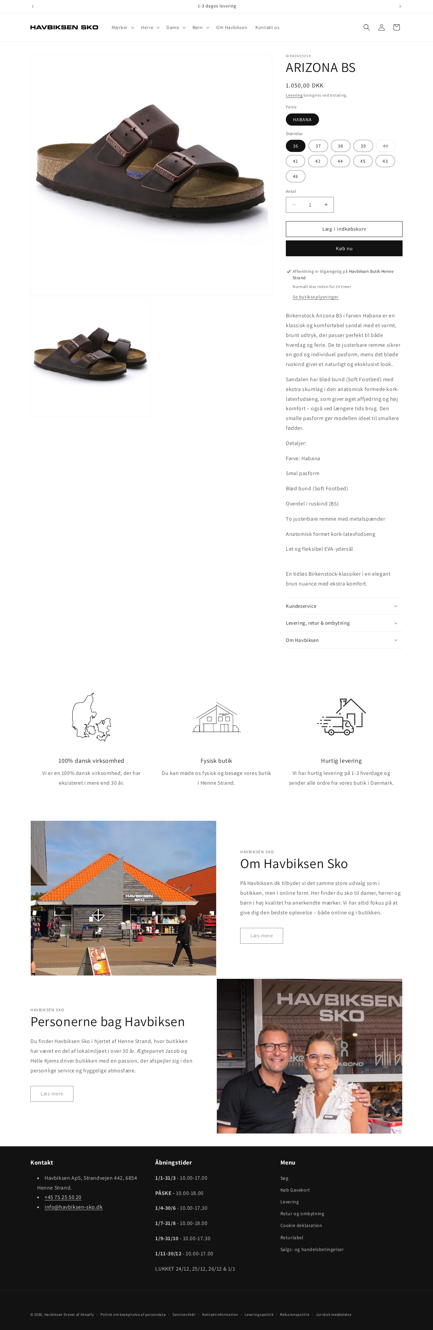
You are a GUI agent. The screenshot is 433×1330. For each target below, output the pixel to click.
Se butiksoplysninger (316, 297)
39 (363, 146)
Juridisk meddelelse (333, 1314)
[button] (122, 27)
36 (295, 146)
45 (363, 161)
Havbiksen (53, 1314)
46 (295, 176)
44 (340, 161)
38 (340, 146)
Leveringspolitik (259, 1314)
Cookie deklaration (301, 1225)
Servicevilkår (184, 1314)
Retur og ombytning (302, 1213)
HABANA (302, 119)
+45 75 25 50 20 (63, 1197)
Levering (294, 95)
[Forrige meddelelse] (32, 6)
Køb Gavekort (295, 1189)
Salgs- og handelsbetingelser (312, 1249)
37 (318, 146)
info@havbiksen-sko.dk (74, 1206)
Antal (291, 191)
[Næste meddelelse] (400, 6)
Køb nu (344, 248)
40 (389, 147)
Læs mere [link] (261, 935)
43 (385, 161)
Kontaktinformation (220, 1314)
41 (295, 161)
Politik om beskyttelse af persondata (133, 1314)
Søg (284, 1178)
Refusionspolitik (294, 1314)
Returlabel (292, 1237)
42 (318, 161)
